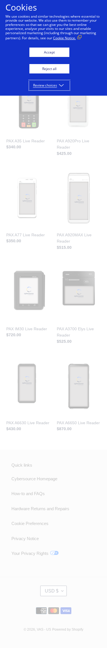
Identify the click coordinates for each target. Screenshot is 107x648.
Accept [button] (49, 52)
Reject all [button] (49, 68)
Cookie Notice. (64, 38)
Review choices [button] (45, 85)
